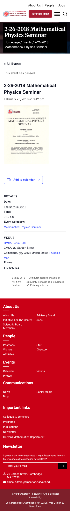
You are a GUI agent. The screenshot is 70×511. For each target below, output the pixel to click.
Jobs (61, 5)
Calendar (8, 371)
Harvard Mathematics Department (24, 437)
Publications (10, 427)
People (49, 5)
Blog (6, 396)
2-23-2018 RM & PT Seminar (18, 281)
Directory (42, 349)
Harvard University (20, 493)
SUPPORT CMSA (40, 14)
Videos (41, 371)
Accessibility (34, 497)
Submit (62, 466)
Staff (39, 345)
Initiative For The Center (17, 320)
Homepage (12, 42)
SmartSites (35, 506)
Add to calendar (24, 179)
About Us (34, 5)
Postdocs (9, 345)
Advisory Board (46, 315)
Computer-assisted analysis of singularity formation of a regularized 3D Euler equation (45, 281)
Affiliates (8, 354)
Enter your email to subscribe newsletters (25, 459)
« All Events (12, 63)
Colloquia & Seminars (16, 416)
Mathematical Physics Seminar (22, 227)
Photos (7, 375)
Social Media (44, 392)
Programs (9, 421)
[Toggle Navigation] (57, 14)
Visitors (7, 349)
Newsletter (9, 432)
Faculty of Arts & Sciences (45, 493)
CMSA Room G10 (15, 243)
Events (27, 42)
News (6, 392)
